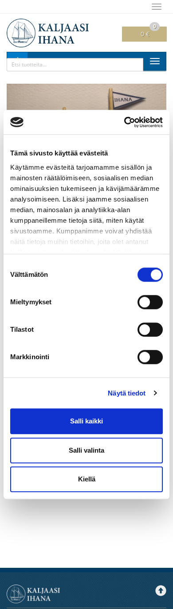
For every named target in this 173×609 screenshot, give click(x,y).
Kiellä (86, 479)
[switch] (150, 302)
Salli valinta (86, 450)
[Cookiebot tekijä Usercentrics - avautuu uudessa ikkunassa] (124, 122)
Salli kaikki (86, 421)
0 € (148, 32)
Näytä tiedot (126, 393)
